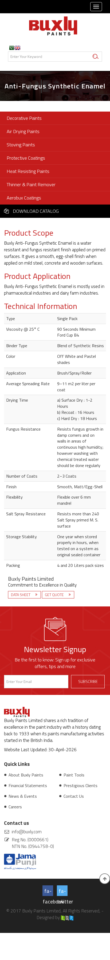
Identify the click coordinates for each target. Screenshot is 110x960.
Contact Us (74, 796)
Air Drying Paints (23, 131)
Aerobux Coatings (24, 197)
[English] (17, 48)
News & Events (23, 796)
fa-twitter (62, 891)
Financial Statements (28, 785)
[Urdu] (11, 48)
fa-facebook (48, 891)
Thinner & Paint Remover (31, 184)
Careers (15, 807)
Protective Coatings (26, 158)
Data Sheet (21, 594)
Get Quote (55, 594)
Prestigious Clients (80, 785)
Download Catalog (36, 211)
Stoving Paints (21, 144)
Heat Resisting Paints (28, 171)
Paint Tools (74, 775)
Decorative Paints (24, 118)
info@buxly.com (27, 831)
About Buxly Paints (26, 775)
